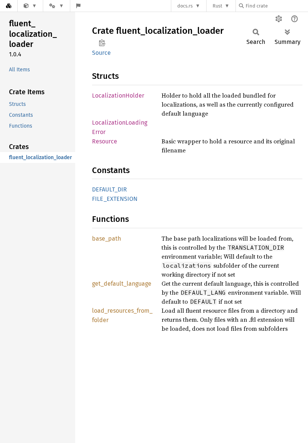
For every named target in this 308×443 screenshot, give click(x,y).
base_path (106, 238)
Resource (104, 141)
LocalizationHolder (118, 95)
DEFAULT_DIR (109, 189)
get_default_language (121, 283)
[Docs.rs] (8, 6)
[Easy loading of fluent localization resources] (30, 6)
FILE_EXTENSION (114, 198)
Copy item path (102, 42)
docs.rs (185, 6)
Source (101, 52)
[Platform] (56, 6)
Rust (217, 6)
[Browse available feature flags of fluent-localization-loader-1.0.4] (78, 6)
